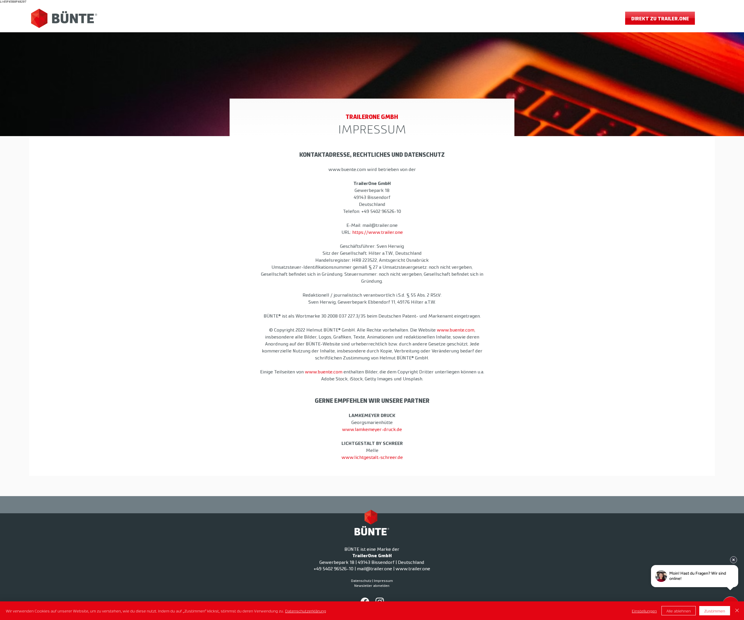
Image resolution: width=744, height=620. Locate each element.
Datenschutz (361, 580)
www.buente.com (347, 169)
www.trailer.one (413, 568)
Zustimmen (714, 610)
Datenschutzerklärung (305, 610)
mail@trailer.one (380, 225)
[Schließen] (737, 610)
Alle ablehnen (678, 610)
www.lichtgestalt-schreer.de (372, 457)
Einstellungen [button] (644, 610)
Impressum (383, 580)
